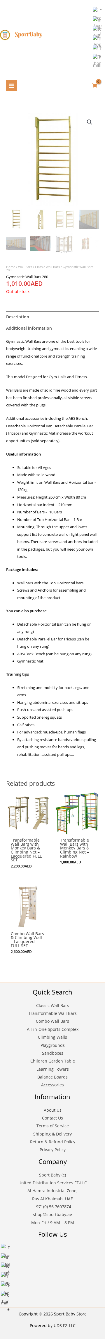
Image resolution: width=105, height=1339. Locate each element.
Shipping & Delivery (52, 1134)
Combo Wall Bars (52, 1021)
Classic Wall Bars (47, 267)
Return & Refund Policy (52, 1142)
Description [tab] (17, 316)
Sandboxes (52, 1053)
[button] (89, 122)
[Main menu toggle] (11, 85)
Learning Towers (52, 1069)
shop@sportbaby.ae (52, 1214)
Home (10, 267)
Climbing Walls (52, 1037)
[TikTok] (97, 42)
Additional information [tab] (29, 328)
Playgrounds (53, 1045)
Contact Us (52, 1118)
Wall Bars (25, 267)
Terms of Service (52, 1126)
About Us (53, 1110)
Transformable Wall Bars (52, 1013)
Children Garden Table (52, 1061)
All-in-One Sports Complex (52, 1029)
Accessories (52, 1085)
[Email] (97, 61)
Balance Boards (52, 1077)
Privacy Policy (53, 1149)
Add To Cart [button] (27, 822)
